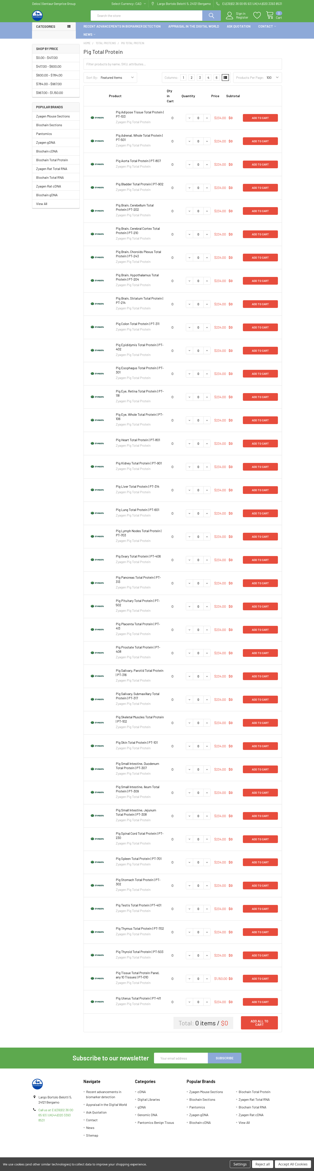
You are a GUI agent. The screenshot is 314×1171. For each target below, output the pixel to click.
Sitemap (92, 1135)
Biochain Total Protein (52, 160)
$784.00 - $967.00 (49, 84)
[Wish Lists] (259, 15)
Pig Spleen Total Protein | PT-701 (138, 858)
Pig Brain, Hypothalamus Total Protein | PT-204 (137, 277)
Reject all (262, 1164)
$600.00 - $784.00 (49, 75)
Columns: (171, 77)
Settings (240, 1164)
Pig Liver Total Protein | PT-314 (137, 486)
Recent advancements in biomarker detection (122, 26)
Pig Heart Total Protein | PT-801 (138, 440)
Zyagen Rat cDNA (48, 186)
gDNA (142, 1107)
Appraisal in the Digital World (193, 26)
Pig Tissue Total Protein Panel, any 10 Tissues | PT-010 (137, 975)
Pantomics (44, 134)
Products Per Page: (250, 77)
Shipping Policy (126, 1156)
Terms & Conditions (63, 1156)
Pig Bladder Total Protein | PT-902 (139, 184)
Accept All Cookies (293, 1164)
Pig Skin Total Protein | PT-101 (137, 742)
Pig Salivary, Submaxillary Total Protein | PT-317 (137, 696)
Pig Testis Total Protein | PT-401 (138, 905)
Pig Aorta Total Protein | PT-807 (138, 161)
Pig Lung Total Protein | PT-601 (137, 510)
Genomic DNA (147, 1115)
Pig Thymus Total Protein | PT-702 (140, 928)
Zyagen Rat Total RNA (51, 169)
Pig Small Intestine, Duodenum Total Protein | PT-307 (137, 765)
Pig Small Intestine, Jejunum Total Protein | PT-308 (136, 812)
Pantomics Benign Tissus (156, 1122)
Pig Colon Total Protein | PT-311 (137, 324)
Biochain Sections (49, 125)
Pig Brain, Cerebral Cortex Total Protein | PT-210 (138, 230)
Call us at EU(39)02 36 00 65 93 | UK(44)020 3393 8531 (55, 1115)
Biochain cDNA (47, 151)
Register (242, 17)
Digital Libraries (149, 1099)
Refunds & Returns (188, 1156)
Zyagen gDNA (45, 142)
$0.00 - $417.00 (47, 58)
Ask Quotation (239, 26)
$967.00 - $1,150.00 (49, 93)
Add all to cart (259, 1022)
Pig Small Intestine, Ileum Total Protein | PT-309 (137, 789)
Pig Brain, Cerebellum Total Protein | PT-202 (135, 207)
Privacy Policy (251, 1156)
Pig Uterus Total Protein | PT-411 (138, 998)
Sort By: (92, 77)
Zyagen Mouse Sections (53, 116)
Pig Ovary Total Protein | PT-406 (138, 556)
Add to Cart (260, 118)
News (88, 34)
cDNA (142, 1092)
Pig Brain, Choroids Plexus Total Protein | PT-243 (138, 254)
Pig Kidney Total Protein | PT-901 (139, 463)
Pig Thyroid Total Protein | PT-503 (139, 952)
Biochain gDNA (47, 195)
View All (41, 204)
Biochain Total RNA (50, 177)
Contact (265, 26)
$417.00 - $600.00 (48, 66)
